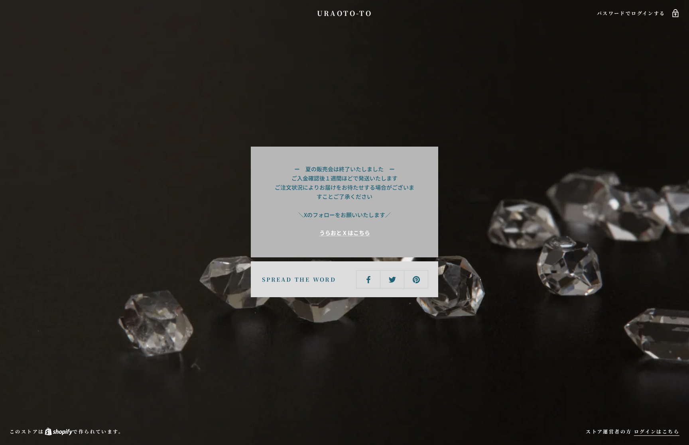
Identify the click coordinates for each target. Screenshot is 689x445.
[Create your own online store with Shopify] (58, 431)
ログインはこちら (656, 431)
